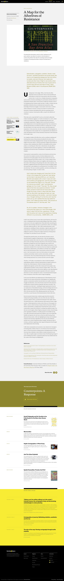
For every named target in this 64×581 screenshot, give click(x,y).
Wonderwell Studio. (27, 579)
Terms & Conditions (60, 579)
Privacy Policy (53, 579)
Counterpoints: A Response (43, 51)
